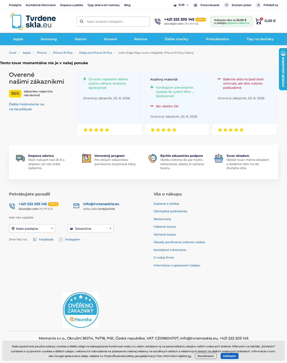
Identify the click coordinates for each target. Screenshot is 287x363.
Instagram (72, 239)
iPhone (42, 52)
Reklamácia (162, 219)
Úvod (12, 52)
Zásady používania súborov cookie (179, 242)
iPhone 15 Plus (62, 52)
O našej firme (164, 257)
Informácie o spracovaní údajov (177, 265)
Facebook (46, 239)
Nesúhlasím (206, 356)
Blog (127, 5)
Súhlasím (229, 356)
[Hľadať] (82, 22)
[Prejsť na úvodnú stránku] (33, 21)
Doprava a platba (71, 5)
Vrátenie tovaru (165, 226)
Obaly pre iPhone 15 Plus (95, 52)
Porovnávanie (209, 5)
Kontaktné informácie (41, 5)
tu (189, 356)
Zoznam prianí (241, 5)
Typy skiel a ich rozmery (103, 5)
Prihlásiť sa (270, 5)
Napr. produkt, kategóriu (105, 21)
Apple (26, 52)
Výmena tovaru (165, 234)
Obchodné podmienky (170, 211)
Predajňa (15, 5)
